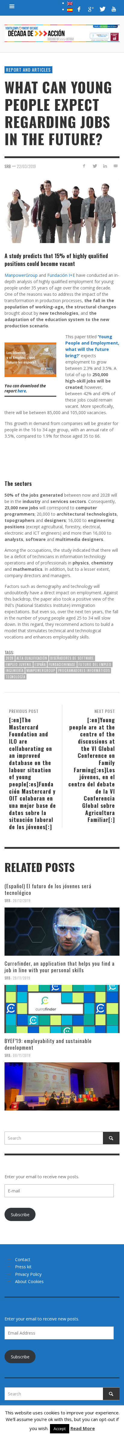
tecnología (15, 676)
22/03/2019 (26, 166)
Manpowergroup (40, 670)
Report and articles (28, 69)
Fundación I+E (61, 275)
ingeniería (14, 670)
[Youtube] (113, 9)
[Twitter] (102, 9)
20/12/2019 (22, 900)
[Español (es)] (70, 9)
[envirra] (12, 6)
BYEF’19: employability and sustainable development (48, 1044)
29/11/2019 (21, 978)
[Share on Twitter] (95, 166)
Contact (22, 1259)
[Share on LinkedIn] (105, 166)
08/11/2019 (22, 1055)
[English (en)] (70, 3)
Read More (82, 1428)
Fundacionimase (62, 664)
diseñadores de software (72, 658)
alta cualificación (32, 658)
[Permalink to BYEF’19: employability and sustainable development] (62, 1086)
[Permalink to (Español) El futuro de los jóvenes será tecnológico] (62, 931)
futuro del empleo (95, 664)
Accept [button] (60, 1428)
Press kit (23, 1267)
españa (40, 664)
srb (8, 166)
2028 (10, 658)
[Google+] (90, 9)
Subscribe (20, 1214)
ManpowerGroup (21, 275)
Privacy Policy (28, 1274)
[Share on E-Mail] (115, 166)
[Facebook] (79, 9)
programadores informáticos (84, 670)
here (21, 391)
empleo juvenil (19, 664)
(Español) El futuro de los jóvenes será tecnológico (48, 889)
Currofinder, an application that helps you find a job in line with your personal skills (60, 967)
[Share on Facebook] (84, 166)
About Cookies (29, 1281)
